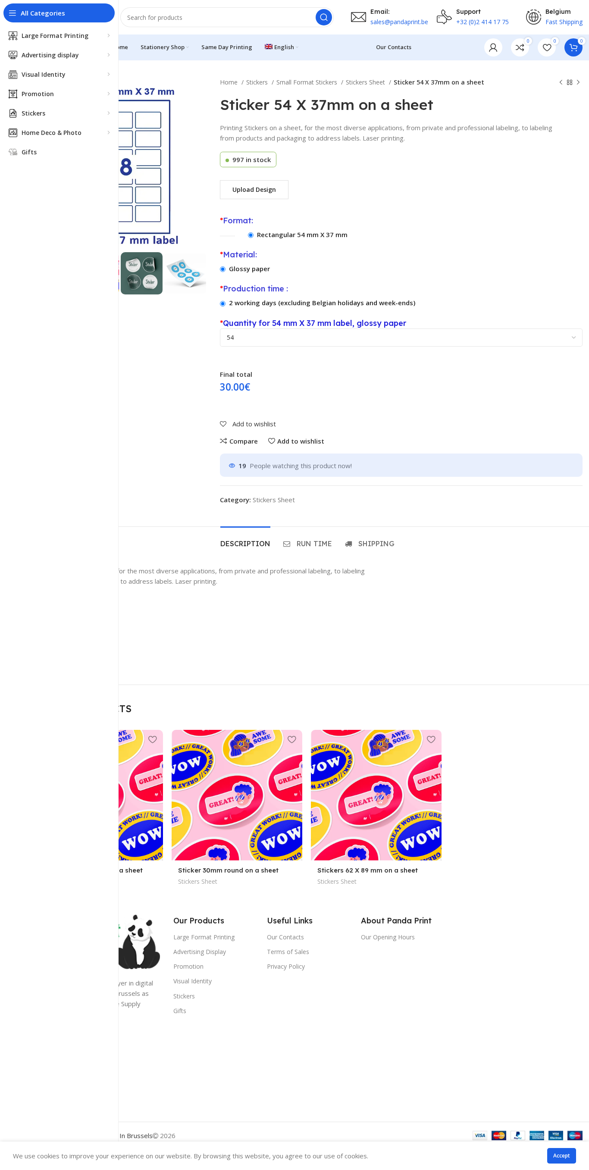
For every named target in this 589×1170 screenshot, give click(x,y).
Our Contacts (285, 937)
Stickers (257, 82)
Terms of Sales (288, 952)
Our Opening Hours (388, 937)
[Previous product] (561, 82)
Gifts (179, 1011)
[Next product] (578, 82)
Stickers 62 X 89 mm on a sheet (367, 870)
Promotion (188, 966)
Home (229, 82)
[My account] (493, 47)
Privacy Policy (286, 966)
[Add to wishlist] (152, 739)
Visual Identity (192, 981)
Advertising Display (199, 952)
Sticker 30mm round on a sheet (228, 870)
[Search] (324, 17)
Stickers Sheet (366, 82)
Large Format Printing (204, 937)
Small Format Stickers (307, 82)
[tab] (245, 539)
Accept (561, 1155)
